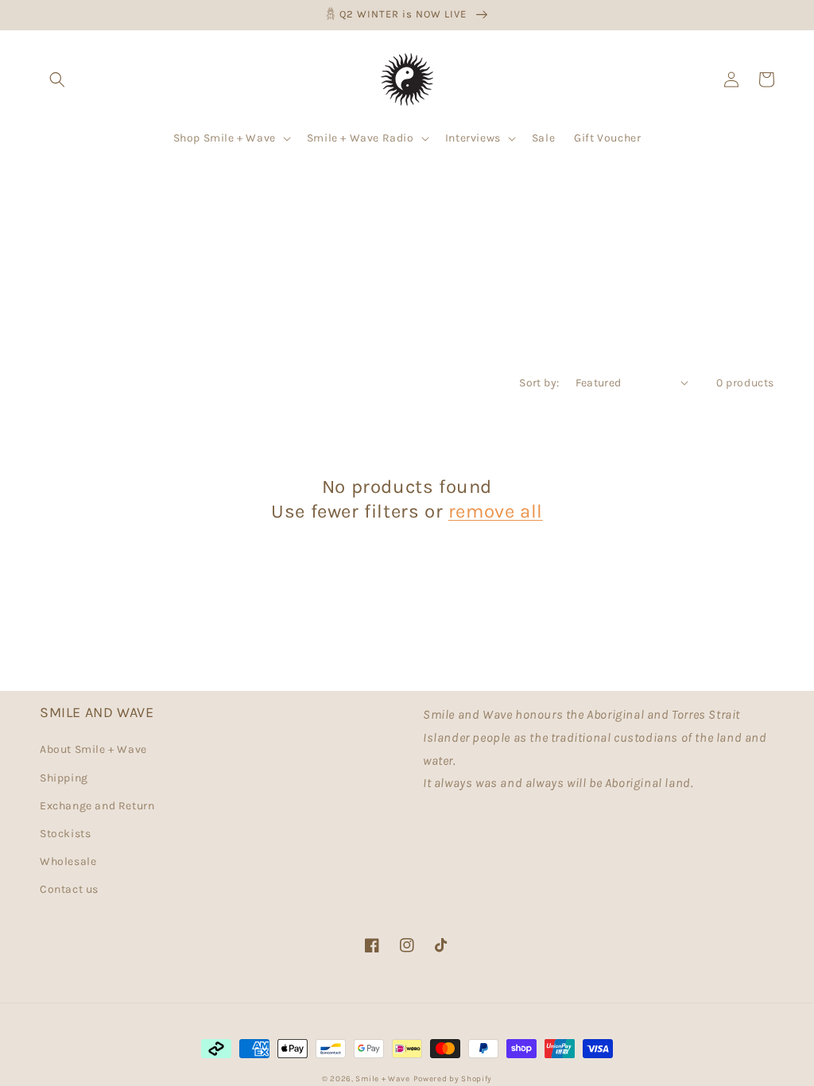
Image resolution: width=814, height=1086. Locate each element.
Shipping (64, 778)
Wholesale (68, 861)
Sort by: (539, 383)
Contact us (69, 889)
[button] (57, 79)
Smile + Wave (382, 1079)
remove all (495, 511)
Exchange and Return (97, 806)
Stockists (65, 833)
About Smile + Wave (93, 749)
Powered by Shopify (453, 1079)
